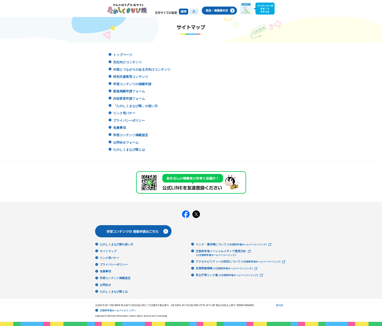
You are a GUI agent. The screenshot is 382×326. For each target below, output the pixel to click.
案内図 (279, 305)
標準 (184, 11)
